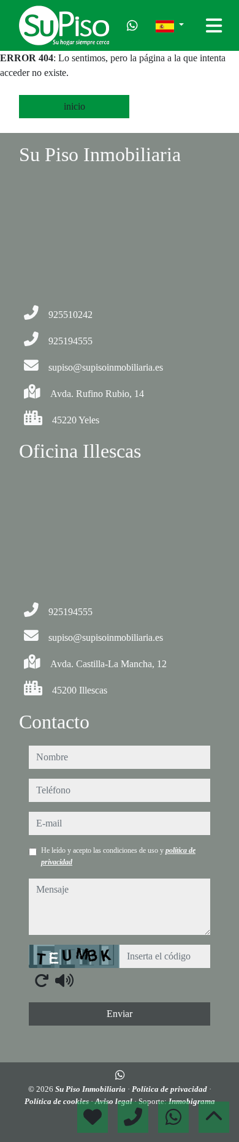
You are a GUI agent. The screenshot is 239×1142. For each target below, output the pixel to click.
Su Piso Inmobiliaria (91, 1089)
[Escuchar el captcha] (64, 980)
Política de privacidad (170, 1089)
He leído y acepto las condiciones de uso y (118, 856)
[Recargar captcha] (42, 980)
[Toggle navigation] (214, 25)
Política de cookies (58, 1101)
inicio (74, 106)
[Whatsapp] (132, 25)
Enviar (119, 1013)
